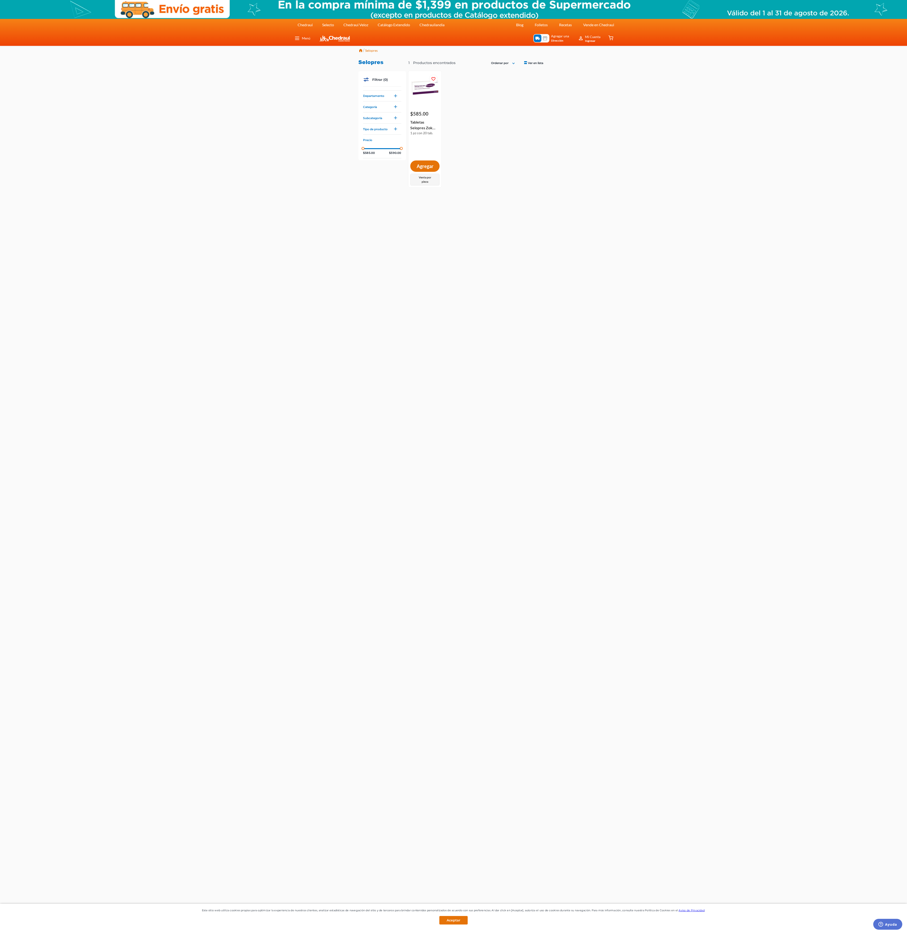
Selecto (328, 24)
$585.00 (369, 153)
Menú (306, 38)
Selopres (371, 50)
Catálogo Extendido (394, 24)
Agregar (425, 166)
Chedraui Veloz (355, 24)
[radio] (533, 63)
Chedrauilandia (432, 24)
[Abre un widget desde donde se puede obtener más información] (887, 925)
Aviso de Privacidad (692, 910)
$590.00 (395, 153)
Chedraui (305, 24)
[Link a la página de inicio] (360, 51)
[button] (382, 96)
